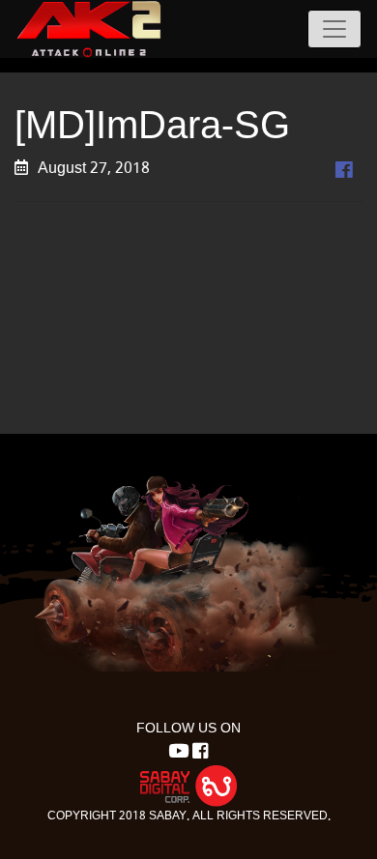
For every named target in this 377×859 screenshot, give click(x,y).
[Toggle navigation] (334, 29)
